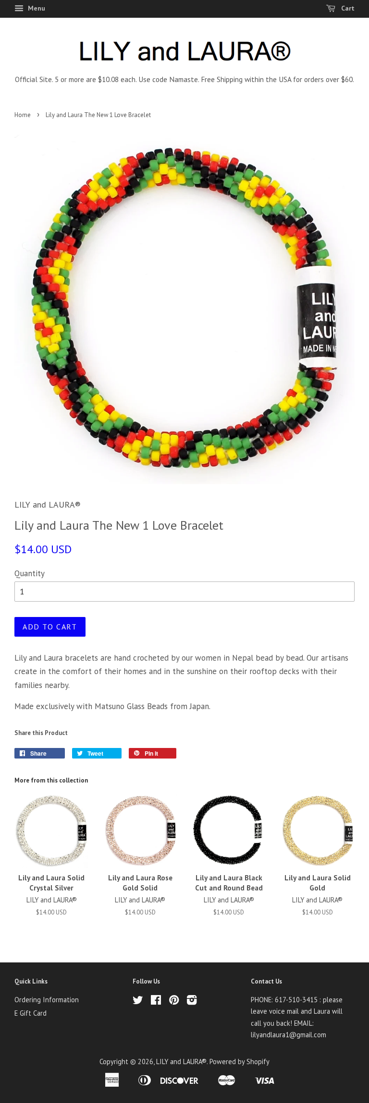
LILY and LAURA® (181, 1061)
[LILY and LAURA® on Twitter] (138, 1001)
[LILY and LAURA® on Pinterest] (174, 1001)
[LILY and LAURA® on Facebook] (155, 1001)
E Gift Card (30, 1013)
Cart (347, 8)
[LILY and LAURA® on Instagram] (191, 1001)
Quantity (29, 573)
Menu (35, 8)
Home (22, 115)
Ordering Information (46, 999)
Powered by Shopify (239, 1061)
